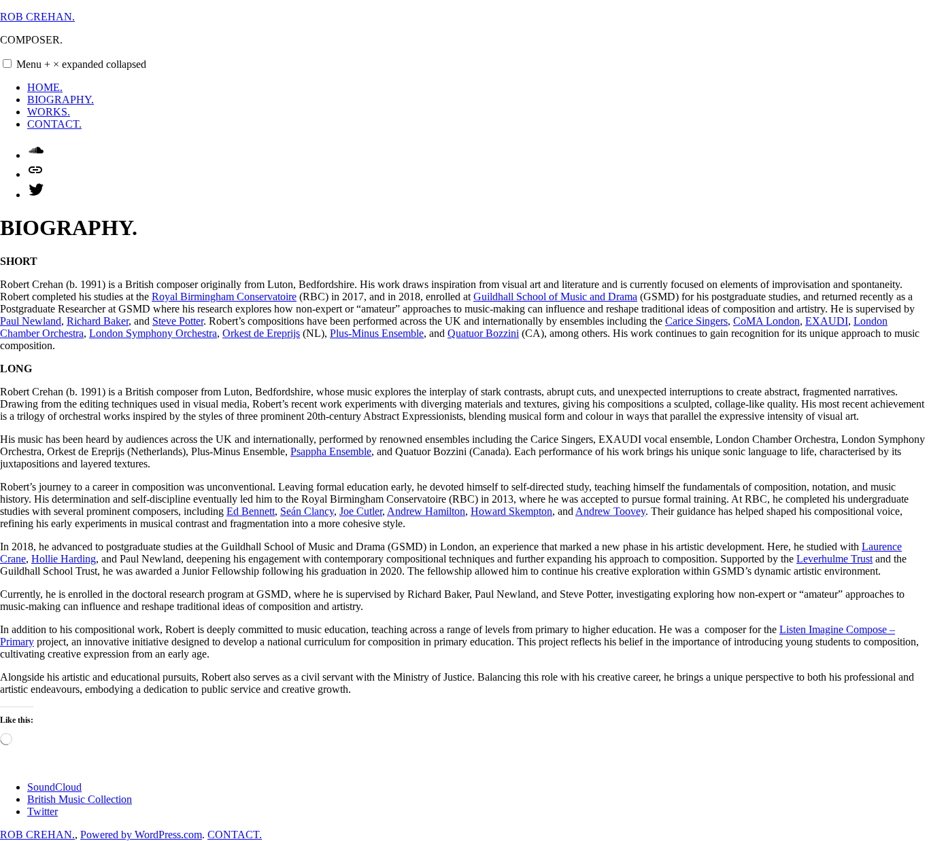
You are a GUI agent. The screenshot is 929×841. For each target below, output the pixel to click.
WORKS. (48, 112)
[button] (7, 63)
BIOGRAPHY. (60, 99)
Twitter (42, 811)
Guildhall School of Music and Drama (555, 296)
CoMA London (766, 321)
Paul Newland (30, 321)
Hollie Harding (63, 559)
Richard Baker (98, 321)
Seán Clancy (307, 511)
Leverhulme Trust (834, 559)
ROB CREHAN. (37, 16)
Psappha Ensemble (330, 451)
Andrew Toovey (610, 511)
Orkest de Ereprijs (261, 333)
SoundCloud (54, 787)
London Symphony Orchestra (153, 333)
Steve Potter (177, 321)
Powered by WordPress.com (141, 834)
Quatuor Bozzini (483, 333)
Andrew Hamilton (426, 511)
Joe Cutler (360, 511)
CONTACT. (54, 124)
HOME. (45, 87)
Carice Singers (696, 321)
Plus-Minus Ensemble (377, 333)
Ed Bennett (250, 511)
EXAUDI (826, 321)
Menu (81, 64)
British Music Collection (79, 799)
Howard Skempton (511, 511)
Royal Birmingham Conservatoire (224, 296)
